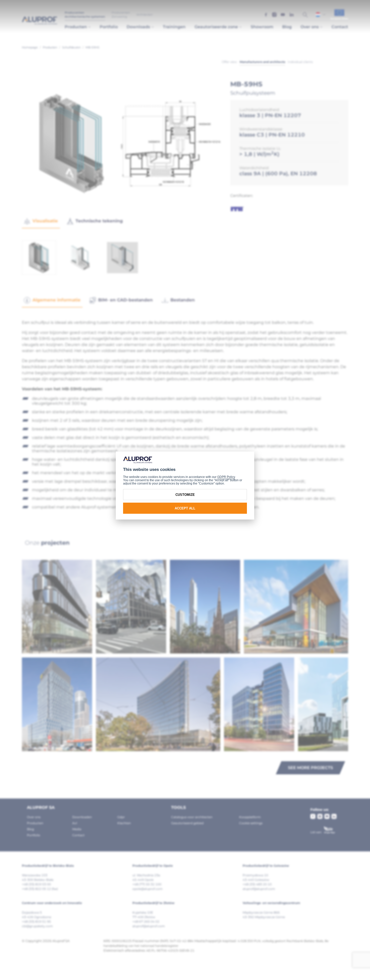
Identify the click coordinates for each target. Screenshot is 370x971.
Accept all (185, 508)
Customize (185, 495)
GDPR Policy (226, 477)
